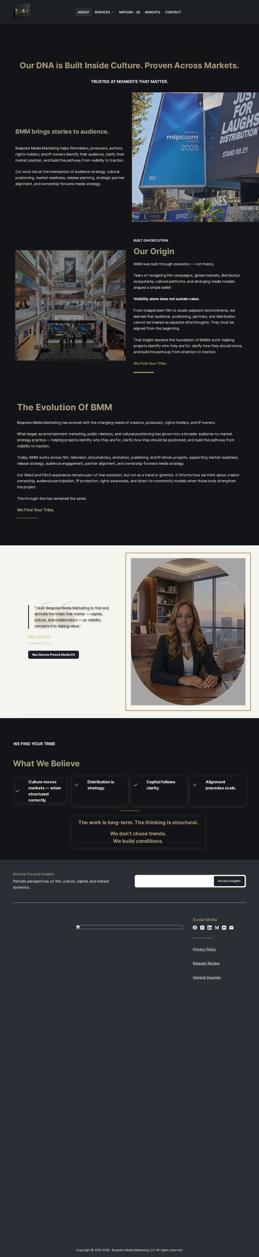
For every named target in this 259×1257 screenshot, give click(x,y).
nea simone (39, 636)
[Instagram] (202, 927)
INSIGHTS (152, 12)
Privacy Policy (204, 949)
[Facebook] (195, 927)
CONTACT (173, 12)
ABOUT (83, 12)
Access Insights (229, 881)
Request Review (206, 963)
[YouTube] (224, 927)
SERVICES (102, 12)
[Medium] (217, 927)
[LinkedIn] (209, 927)
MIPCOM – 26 (129, 12)
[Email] (231, 927)
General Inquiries (207, 977)
